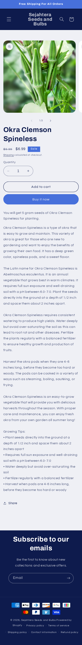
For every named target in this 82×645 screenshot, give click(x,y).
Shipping (8, 155)
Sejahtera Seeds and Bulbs (38, 620)
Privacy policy (35, 625)
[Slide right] (50, 120)
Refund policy (69, 632)
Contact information (44, 632)
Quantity (9, 162)
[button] (9, 19)
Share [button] (12, 503)
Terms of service (58, 625)
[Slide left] (31, 120)
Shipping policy (17, 632)
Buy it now (41, 199)
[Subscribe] (68, 578)
